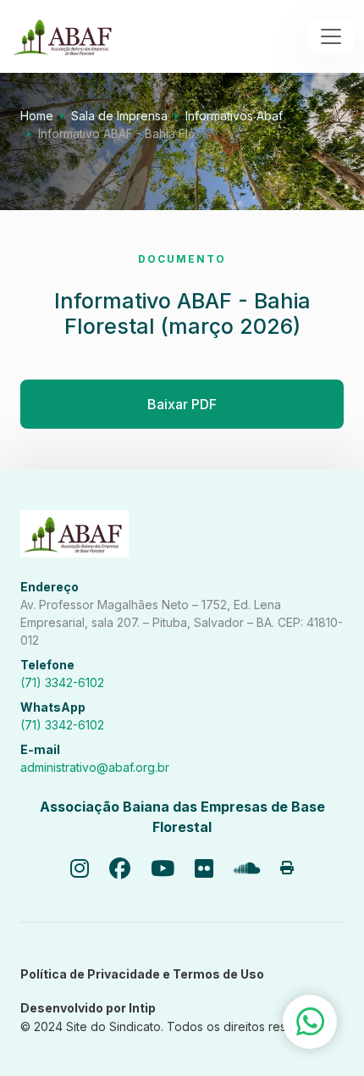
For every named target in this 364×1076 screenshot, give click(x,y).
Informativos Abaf (234, 115)
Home (36, 115)
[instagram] (79, 869)
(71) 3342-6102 (62, 682)
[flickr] (204, 869)
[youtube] (162, 869)
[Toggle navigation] (331, 36)
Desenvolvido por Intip (88, 1008)
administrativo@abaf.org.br (94, 767)
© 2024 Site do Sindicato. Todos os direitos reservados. (177, 1026)
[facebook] (119, 869)
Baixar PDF (182, 404)
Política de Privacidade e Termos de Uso (142, 974)
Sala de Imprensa (119, 115)
